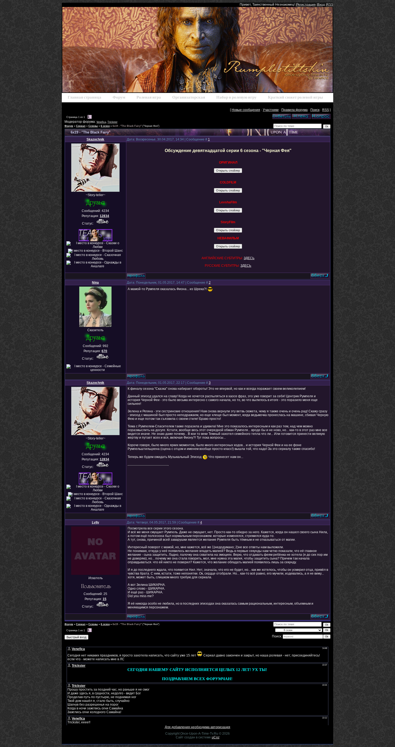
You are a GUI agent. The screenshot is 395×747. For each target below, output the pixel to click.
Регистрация (306, 4)
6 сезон (105, 126)
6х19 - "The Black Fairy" (127, 126)
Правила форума (294, 110)
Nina (95, 282)
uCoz (216, 737)
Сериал (80, 126)
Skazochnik (95, 139)
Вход (321, 4)
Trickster (112, 122)
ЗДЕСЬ (249, 258)
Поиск (314, 110)
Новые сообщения (246, 110)
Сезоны (93, 126)
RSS (329, 4)
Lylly (95, 522)
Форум (68, 126)
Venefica (101, 122)
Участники (271, 110)
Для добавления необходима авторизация (197, 727)
